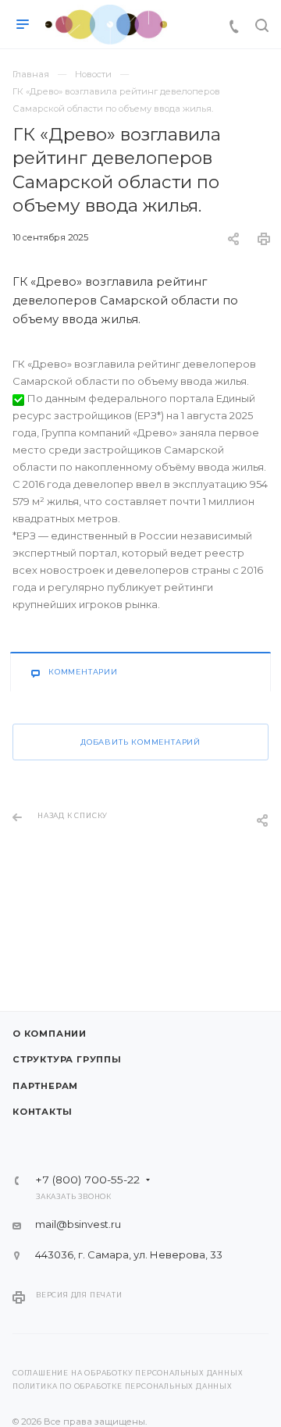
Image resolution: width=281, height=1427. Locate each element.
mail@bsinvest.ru (78, 1224)
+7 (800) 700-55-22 (87, 1180)
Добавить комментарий (140, 742)
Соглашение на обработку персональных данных (127, 1373)
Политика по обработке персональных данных (122, 1386)
